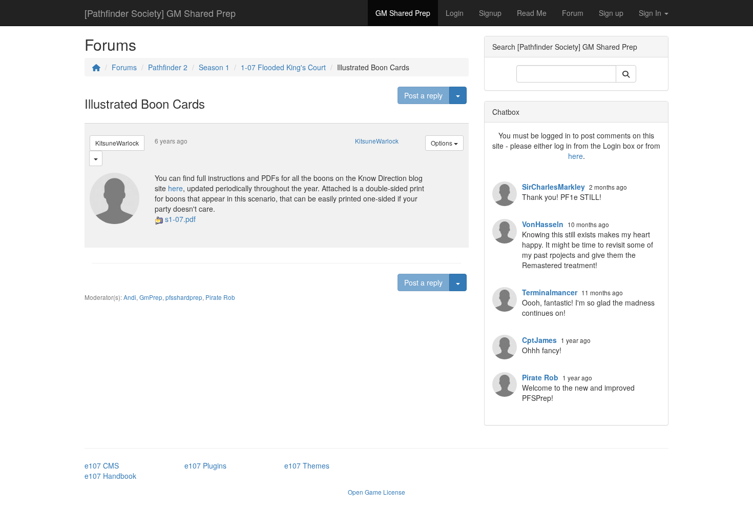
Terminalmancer (549, 292)
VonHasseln (542, 224)
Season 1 (214, 67)
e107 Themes (306, 465)
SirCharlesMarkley (553, 186)
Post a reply (423, 95)
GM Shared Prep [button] (402, 13)
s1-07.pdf (180, 219)
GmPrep (150, 297)
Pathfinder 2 (167, 67)
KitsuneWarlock (117, 142)
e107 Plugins (205, 465)
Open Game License (376, 492)
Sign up (611, 13)
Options (442, 142)
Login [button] (455, 13)
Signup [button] (490, 13)
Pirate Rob (220, 297)
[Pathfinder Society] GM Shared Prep (160, 12)
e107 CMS (102, 465)
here (175, 188)
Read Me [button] (532, 13)
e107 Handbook (110, 476)
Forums (124, 67)
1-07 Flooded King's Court (283, 67)
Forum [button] (572, 13)
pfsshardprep (183, 297)
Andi (129, 297)
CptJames (539, 340)
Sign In (651, 13)
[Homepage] (96, 67)
